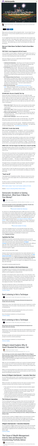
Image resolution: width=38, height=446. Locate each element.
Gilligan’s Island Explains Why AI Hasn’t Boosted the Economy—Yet (14, 351)
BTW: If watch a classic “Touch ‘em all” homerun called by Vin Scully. (16, 185)
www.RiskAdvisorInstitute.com (21, 125)
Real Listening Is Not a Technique (20, 297)
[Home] (8, 1)
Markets (7, 200)
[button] (4, 29)
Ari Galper (12, 297)
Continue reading (6, 290)
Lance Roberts (11, 200)
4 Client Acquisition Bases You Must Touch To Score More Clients (24, 24)
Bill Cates (11, 24)
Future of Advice (8, 442)
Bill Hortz (12, 442)
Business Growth (7, 24)
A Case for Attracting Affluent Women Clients (15, 188)
